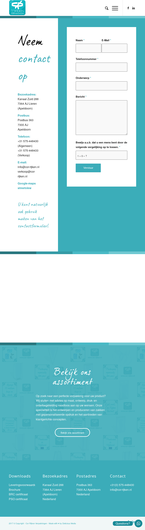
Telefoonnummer (87, 59)
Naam (80, 40)
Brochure (14, 490)
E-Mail (106, 40)
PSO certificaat (18, 499)
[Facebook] (128, 8)
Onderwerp (83, 78)
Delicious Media (69, 523)
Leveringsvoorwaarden (23, 485)
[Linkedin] (133, 8)
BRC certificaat (18, 494)
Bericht (81, 97)
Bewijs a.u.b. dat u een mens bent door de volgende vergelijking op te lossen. (101, 144)
